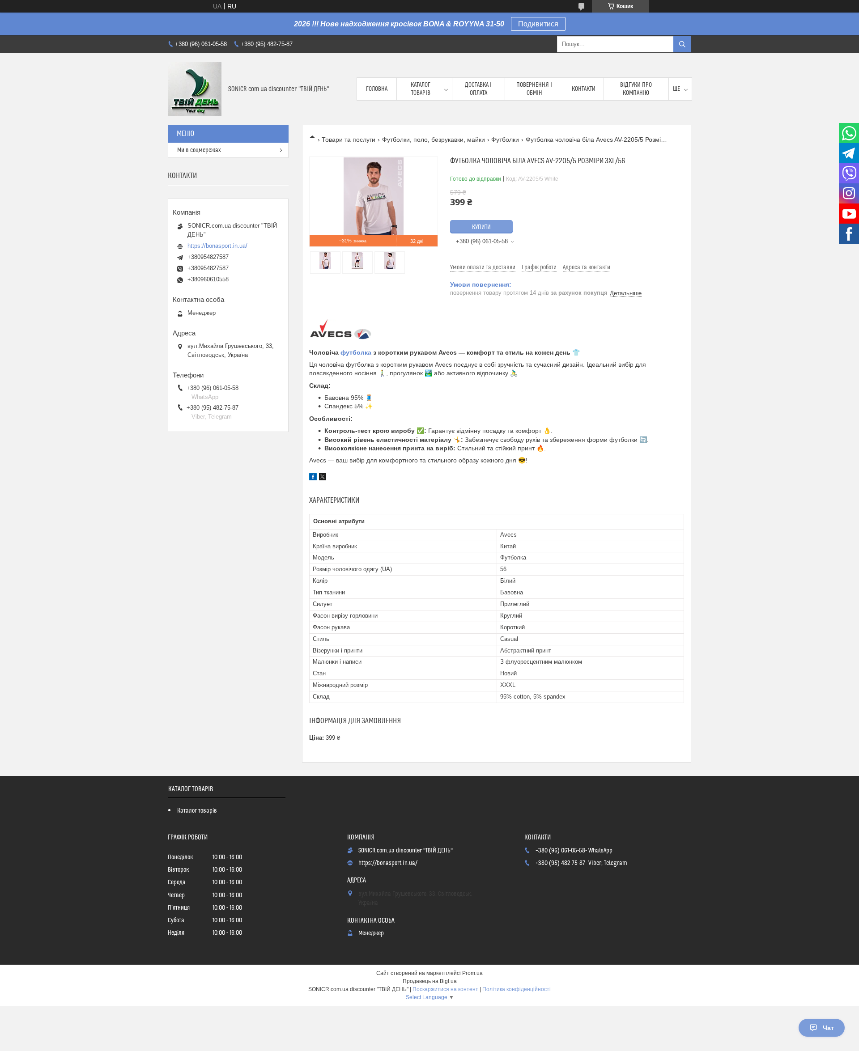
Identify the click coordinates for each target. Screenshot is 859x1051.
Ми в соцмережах (199, 150)
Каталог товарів (420, 89)
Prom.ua (472, 973)
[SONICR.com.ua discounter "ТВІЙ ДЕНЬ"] (194, 89)
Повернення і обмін (534, 89)
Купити (481, 227)
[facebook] (313, 478)
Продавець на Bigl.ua (430, 981)
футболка (355, 352)
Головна (376, 89)
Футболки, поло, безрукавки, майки (433, 139)
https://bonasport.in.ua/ (217, 245)
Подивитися (538, 24)
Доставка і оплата (478, 89)
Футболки (505, 139)
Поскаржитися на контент (445, 989)
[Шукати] (682, 44)
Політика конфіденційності (516, 989)
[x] (322, 478)
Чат (828, 1027)
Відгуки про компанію (636, 89)
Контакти (583, 89)
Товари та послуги (348, 139)
